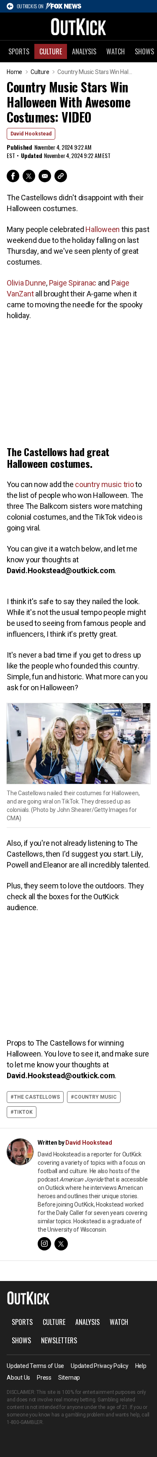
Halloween (102, 229)
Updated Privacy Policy (100, 1366)
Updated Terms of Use (35, 1366)
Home (14, 72)
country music (98, 484)
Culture (50, 51)
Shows (21, 1340)
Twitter (29, 176)
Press (44, 1377)
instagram (44, 1243)
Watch (115, 51)
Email (45, 176)
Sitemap (69, 1377)
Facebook (13, 176)
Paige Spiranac (73, 282)
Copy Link (60, 176)
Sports (18, 51)
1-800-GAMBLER (25, 1422)
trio (129, 484)
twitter (61, 1243)
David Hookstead (30, 134)
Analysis (84, 51)
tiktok (23, 1112)
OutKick (78, 26)
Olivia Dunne (26, 282)
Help (141, 1366)
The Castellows (37, 1097)
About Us (18, 1377)
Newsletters (59, 1340)
